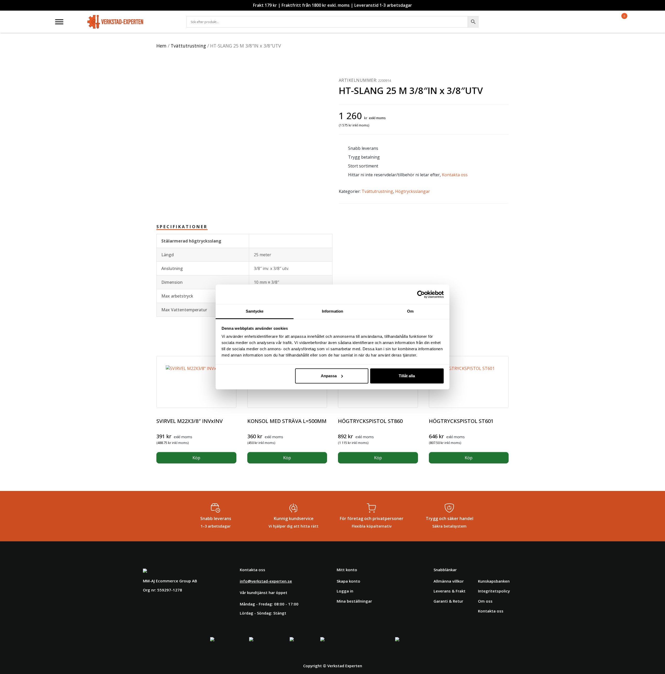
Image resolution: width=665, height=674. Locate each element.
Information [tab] (332, 311)
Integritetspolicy (494, 591)
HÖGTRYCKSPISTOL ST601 (461, 420)
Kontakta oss (455, 175)
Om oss (485, 601)
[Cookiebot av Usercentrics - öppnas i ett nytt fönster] (421, 294)
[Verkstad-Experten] (115, 18)
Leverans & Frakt (450, 591)
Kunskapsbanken (494, 581)
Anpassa (329, 376)
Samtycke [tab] (255, 311)
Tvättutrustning (188, 46)
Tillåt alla (407, 376)
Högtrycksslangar (412, 191)
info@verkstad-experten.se (266, 581)
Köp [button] (196, 458)
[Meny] (59, 21)
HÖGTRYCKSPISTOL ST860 (370, 420)
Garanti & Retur (448, 601)
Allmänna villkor (449, 581)
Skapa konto (348, 581)
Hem (161, 46)
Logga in (345, 591)
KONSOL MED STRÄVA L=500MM (287, 420)
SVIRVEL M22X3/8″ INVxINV (189, 420)
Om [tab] (410, 311)
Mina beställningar (354, 601)
